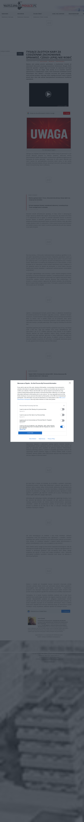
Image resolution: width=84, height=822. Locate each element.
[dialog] (42, 411)
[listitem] (42, 406)
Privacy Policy (51, 438)
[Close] (70, 383)
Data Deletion (32, 438)
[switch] (62, 409)
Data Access (42, 438)
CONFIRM (30, 432)
